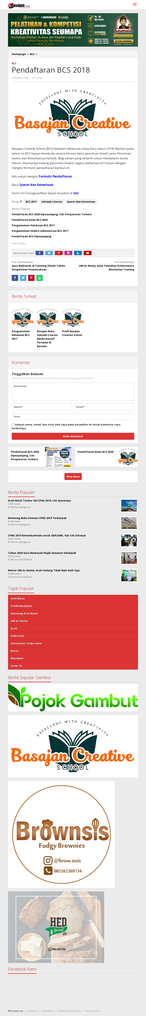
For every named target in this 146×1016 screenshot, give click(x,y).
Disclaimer (47, 1010)
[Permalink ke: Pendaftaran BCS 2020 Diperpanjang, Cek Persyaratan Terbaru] (57, 456)
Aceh (14, 628)
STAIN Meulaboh (21, 606)
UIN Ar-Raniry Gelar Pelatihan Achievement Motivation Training (106, 265)
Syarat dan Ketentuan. (36, 185)
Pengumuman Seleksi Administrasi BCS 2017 (40, 231)
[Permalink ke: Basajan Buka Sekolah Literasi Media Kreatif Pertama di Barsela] (48, 318)
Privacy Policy (92, 1010)
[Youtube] (88, 253)
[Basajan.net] (19, 5)
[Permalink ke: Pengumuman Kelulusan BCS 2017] (22, 318)
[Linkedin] (79, 253)
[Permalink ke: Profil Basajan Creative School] (73, 318)
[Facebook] (40, 253)
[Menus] (135, 4)
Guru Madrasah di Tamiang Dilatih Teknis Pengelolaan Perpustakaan (38, 265)
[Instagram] (69, 253)
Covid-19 (16, 665)
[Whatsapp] (39, 278)
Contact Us (32, 1010)
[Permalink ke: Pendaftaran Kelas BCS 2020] (127, 456)
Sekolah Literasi (51, 201)
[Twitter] (50, 253)
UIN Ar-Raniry (19, 621)
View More (73, 476)
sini (76, 193)
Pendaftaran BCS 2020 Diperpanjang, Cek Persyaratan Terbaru (52, 214)
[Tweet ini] (23, 278)
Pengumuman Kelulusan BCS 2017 (33, 225)
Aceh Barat (18, 598)
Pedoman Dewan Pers (69, 1010)
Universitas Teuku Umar (26, 643)
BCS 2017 (31, 201)
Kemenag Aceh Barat (24, 613)
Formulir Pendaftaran (55, 176)
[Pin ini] (31, 278)
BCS (14, 63)
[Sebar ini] (15, 278)
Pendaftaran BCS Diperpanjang (31, 236)
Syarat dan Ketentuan (81, 201)
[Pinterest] (59, 253)
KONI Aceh (17, 636)
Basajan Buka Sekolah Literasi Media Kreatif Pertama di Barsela (47, 339)
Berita (15, 650)
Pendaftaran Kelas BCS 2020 (30, 219)
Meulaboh (17, 658)
